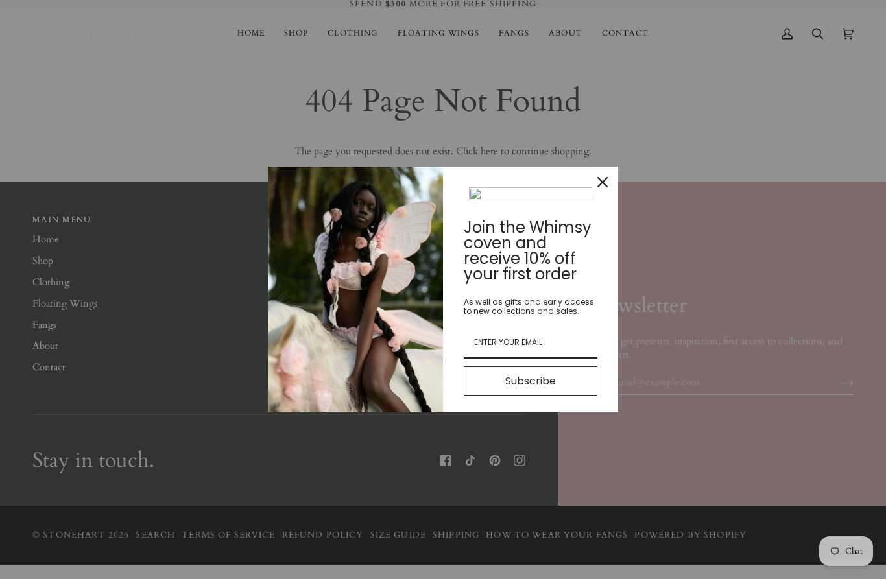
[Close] (602, 182)
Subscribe (530, 380)
